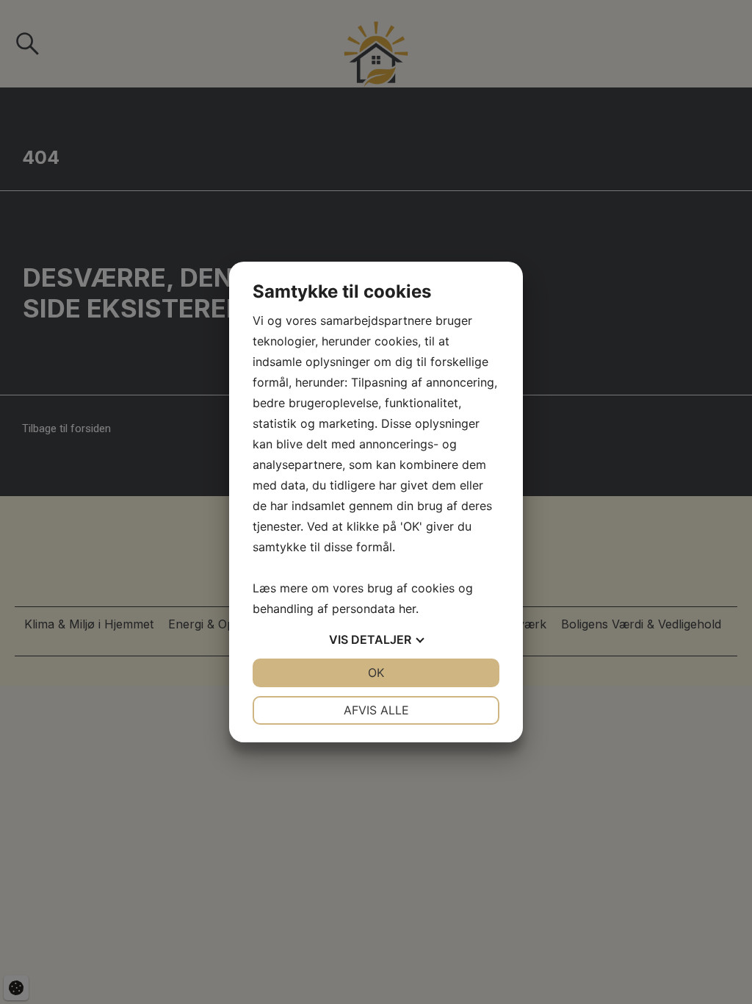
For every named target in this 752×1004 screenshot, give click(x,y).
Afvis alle (376, 710)
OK (376, 672)
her (407, 608)
